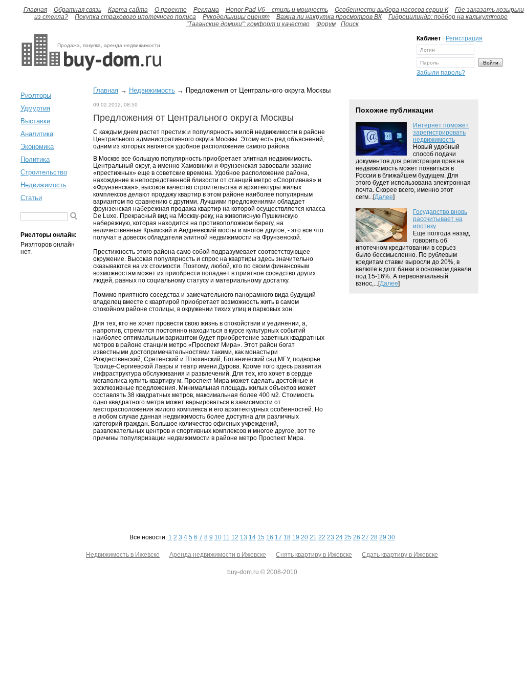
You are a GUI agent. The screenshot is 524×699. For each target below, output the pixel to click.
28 (374, 537)
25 (348, 537)
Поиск (350, 24)
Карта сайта (128, 9)
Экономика (37, 146)
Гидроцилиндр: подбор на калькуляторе (448, 16)
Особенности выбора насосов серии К (391, 9)
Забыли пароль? (441, 72)
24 (339, 537)
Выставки (35, 121)
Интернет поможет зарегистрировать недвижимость (441, 132)
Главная (35, 9)
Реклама (206, 9)
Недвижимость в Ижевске (123, 554)
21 (313, 537)
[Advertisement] (286, 57)
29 (382, 537)
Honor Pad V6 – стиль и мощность (277, 9)
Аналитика (36, 134)
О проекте (171, 9)
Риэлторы (35, 95)
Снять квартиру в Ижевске (314, 554)
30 (391, 537)
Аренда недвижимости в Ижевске (217, 554)
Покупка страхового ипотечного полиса (135, 16)
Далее (384, 197)
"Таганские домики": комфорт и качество (248, 24)
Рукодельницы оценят (236, 16)
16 (269, 537)
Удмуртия (35, 108)
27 (365, 537)
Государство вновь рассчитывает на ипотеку (440, 219)
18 (287, 537)
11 (226, 537)
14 (252, 537)
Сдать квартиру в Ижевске (400, 554)
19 (295, 537)
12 (234, 537)
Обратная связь (77, 9)
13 (243, 537)
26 (356, 537)
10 (218, 537)
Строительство (43, 172)
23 (330, 537)
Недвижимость (43, 185)
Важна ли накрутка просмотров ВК (329, 16)
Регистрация (464, 38)
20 (304, 537)
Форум (326, 24)
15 (261, 537)
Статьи (31, 198)
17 (278, 537)
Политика (35, 159)
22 (321, 537)
